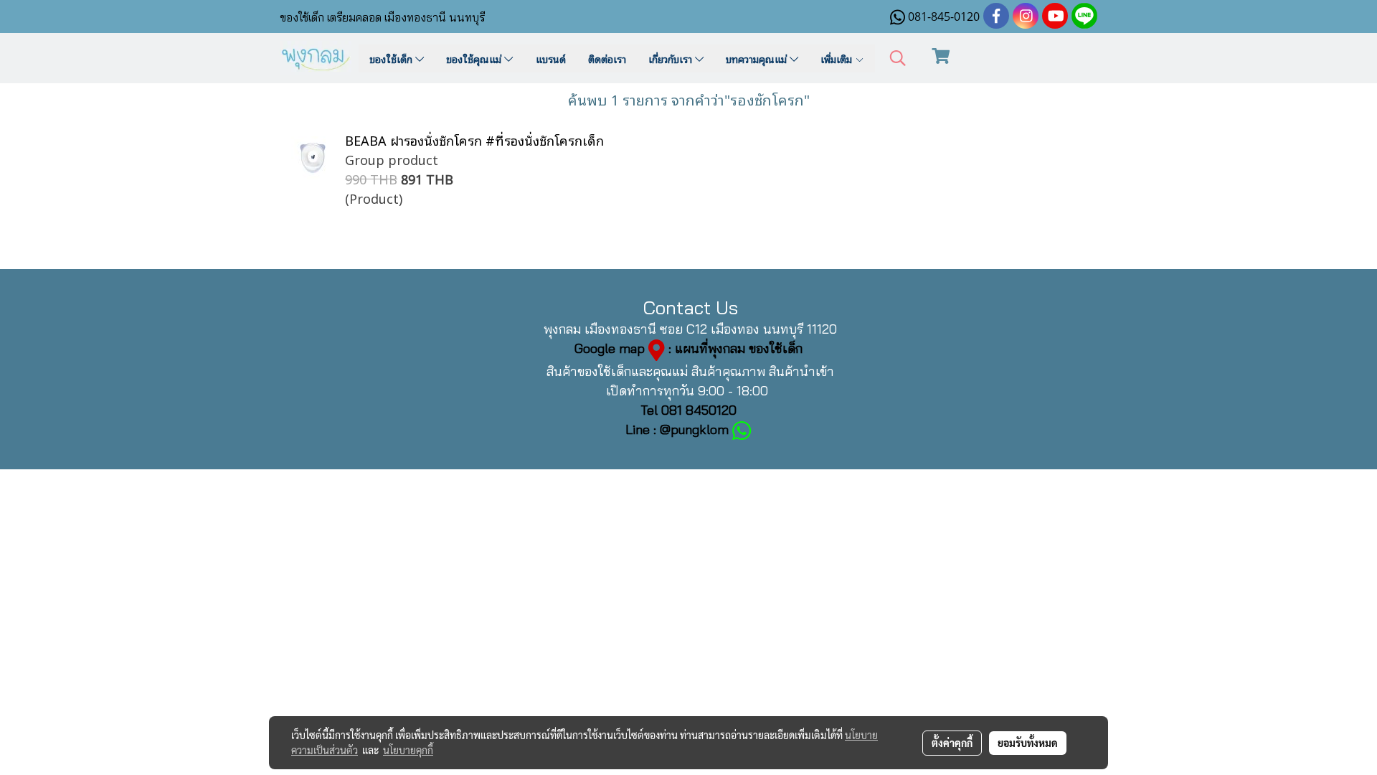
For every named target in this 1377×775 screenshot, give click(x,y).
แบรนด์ (551, 58)
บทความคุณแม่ (758, 58)
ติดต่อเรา (607, 58)
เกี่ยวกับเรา (671, 58)
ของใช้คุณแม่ (475, 58)
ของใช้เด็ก (392, 58)
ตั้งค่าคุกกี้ (952, 742)
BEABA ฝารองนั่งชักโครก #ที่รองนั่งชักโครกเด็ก (474, 140)
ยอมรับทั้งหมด (1028, 742)
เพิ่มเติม (837, 58)
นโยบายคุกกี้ (408, 749)
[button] (898, 58)
